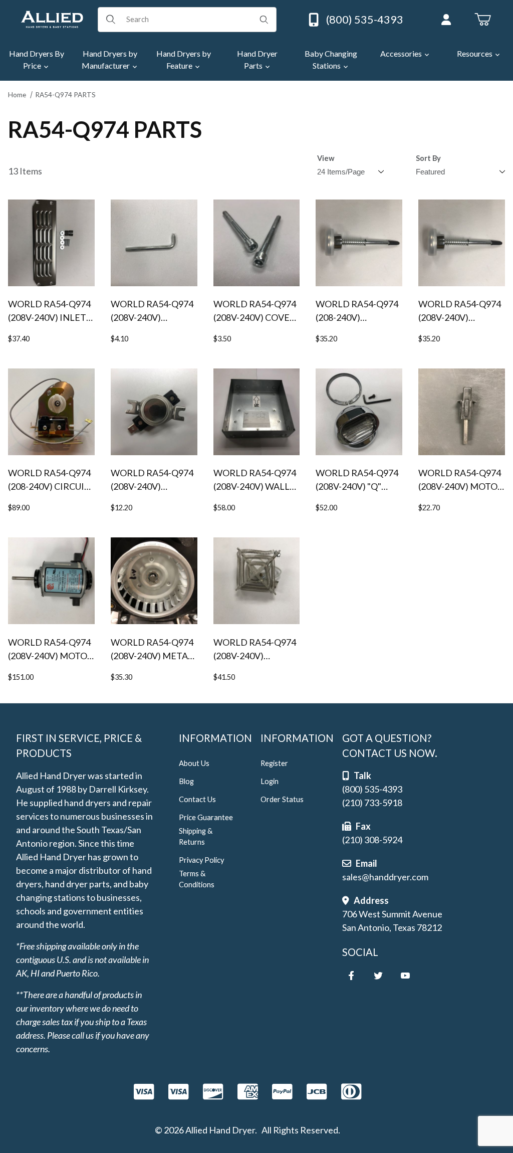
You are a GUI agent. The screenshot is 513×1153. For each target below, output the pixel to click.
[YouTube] (405, 976)
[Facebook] (351, 976)
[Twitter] (378, 976)
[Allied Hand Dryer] (52, 18)
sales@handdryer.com (385, 876)
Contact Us (197, 799)
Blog (186, 781)
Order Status (282, 799)
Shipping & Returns (195, 836)
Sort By (428, 158)
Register (274, 763)
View (326, 158)
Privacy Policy (201, 860)
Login (270, 781)
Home (17, 95)
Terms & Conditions (196, 879)
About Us (194, 763)
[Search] (264, 20)
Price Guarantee (206, 817)
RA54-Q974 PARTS (65, 95)
